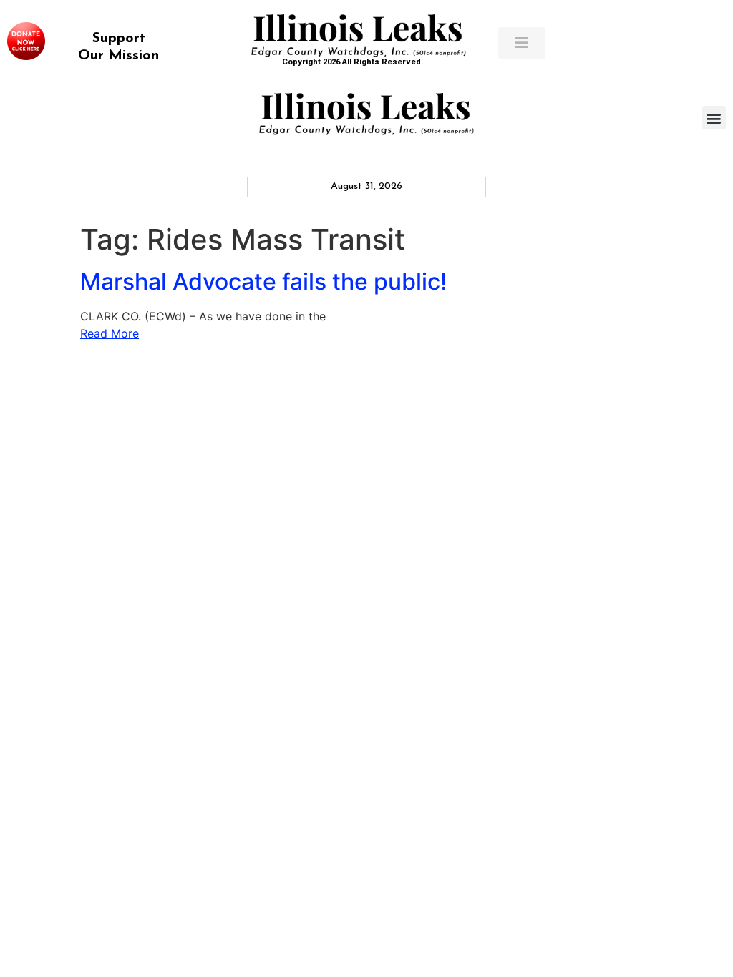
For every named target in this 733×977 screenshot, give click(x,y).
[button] (714, 117)
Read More (109, 333)
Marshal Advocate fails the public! (263, 281)
